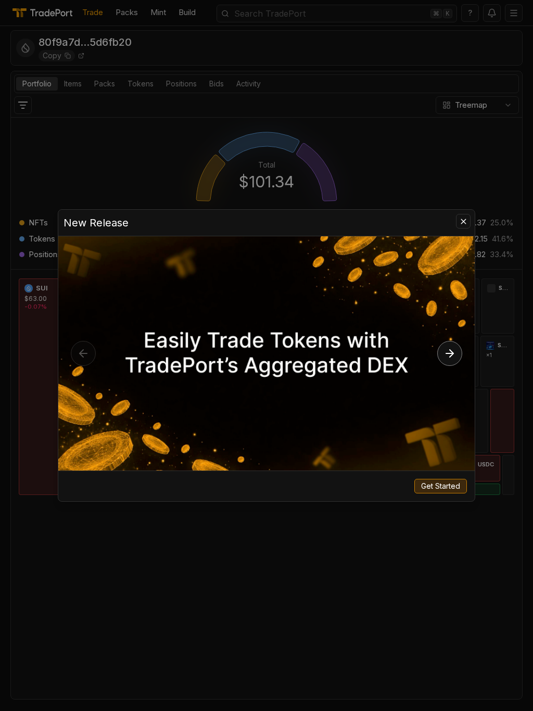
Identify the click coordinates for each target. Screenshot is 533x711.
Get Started (440, 485)
